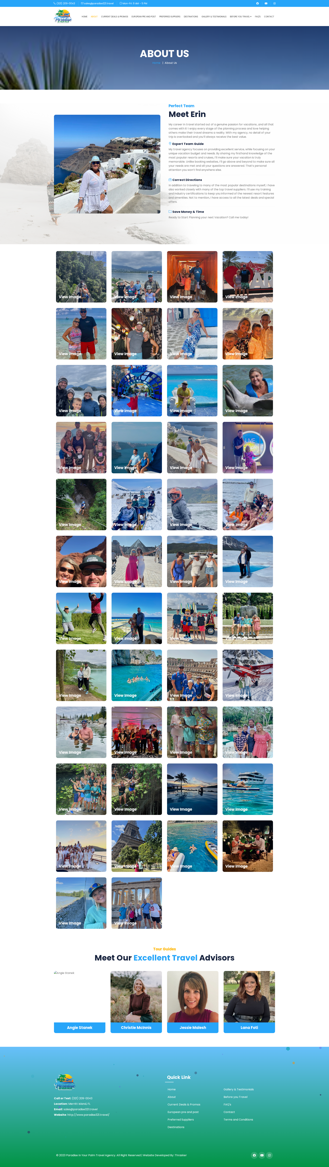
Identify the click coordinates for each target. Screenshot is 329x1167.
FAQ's (258, 16)
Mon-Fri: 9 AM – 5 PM (134, 3)
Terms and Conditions (238, 1120)
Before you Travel (240, 16)
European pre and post (144, 16)
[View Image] (81, 277)
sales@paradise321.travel (98, 3)
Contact (269, 16)
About (94, 16)
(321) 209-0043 (65, 3)
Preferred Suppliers (169, 16)
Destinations (191, 16)
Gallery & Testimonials (214, 16)
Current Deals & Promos (114, 16)
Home (156, 63)
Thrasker (181, 1155)
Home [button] (84, 16)
